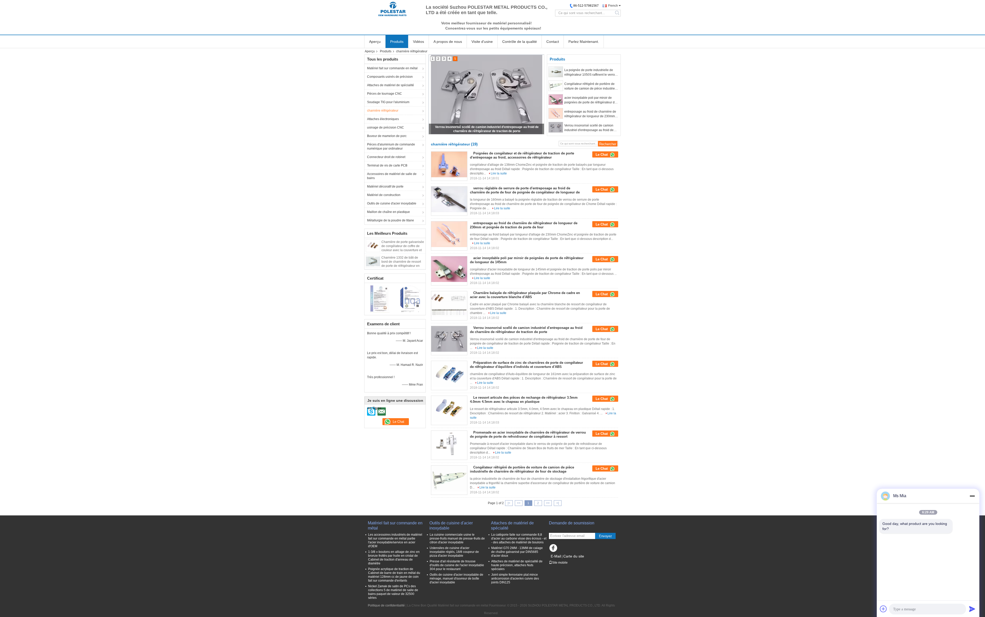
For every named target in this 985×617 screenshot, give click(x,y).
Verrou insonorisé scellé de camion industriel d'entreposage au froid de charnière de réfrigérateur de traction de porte (589, 128)
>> (548, 503)
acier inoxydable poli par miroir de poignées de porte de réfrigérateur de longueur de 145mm (590, 100)
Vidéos (418, 42)
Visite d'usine (482, 42)
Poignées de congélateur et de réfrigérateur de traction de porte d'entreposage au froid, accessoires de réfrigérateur (522, 155)
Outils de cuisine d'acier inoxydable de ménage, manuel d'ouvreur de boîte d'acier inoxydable (456, 578)
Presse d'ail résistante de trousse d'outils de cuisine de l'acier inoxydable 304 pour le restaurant (457, 565)
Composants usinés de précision (390, 77)
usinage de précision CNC (385, 127)
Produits (396, 42)
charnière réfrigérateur (382, 110)
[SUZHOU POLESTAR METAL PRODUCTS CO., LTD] (392, 9)
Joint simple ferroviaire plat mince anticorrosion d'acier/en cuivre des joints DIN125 (515, 578)
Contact (552, 42)
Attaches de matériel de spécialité (390, 85)
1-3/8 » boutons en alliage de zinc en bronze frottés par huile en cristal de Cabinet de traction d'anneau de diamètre (394, 557)
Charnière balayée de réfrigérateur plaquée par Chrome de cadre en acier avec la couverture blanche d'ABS (525, 295)
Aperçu (375, 42)
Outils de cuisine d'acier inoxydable (391, 203)
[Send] (972, 608)
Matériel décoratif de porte (385, 186)
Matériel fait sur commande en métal (392, 68)
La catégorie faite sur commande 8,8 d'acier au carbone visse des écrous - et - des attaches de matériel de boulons (518, 538)
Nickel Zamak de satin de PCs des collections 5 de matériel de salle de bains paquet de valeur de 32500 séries (393, 592)
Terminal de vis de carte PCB (387, 165)
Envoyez (605, 536)
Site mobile (560, 562)
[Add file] (883, 608)
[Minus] (972, 496)
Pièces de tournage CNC (384, 93)
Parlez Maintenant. (583, 42)
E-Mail (556, 556)
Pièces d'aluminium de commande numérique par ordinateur (391, 146)
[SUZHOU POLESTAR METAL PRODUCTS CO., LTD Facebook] (554, 549)
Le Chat (602, 154)
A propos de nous (448, 42)
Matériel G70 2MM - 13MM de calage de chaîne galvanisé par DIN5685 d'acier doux (517, 551)
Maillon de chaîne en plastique (388, 212)
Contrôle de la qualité (519, 42)
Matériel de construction (383, 195)
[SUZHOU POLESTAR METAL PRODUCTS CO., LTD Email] (381, 411)
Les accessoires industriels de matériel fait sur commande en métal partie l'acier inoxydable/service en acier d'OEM (395, 540)
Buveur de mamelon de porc (387, 136)
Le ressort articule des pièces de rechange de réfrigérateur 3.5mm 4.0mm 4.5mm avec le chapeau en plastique (524, 400)
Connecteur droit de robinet (386, 157)
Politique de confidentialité (386, 605)
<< (518, 503)
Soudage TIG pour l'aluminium (388, 102)
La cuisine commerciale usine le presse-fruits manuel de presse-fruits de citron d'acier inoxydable (457, 538)
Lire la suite (499, 173)
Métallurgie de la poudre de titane (390, 220)
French (613, 5)
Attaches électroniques (383, 119)
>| (557, 503)
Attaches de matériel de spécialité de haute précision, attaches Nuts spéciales (517, 565)
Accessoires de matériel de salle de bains (392, 176)
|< (509, 503)
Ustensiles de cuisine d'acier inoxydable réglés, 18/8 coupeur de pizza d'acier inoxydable (454, 551)
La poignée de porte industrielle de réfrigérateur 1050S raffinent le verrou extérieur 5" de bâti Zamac (590, 72)
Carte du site (573, 556)
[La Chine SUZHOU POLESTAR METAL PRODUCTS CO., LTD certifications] (380, 298)
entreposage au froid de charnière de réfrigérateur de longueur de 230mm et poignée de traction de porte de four (591, 114)
